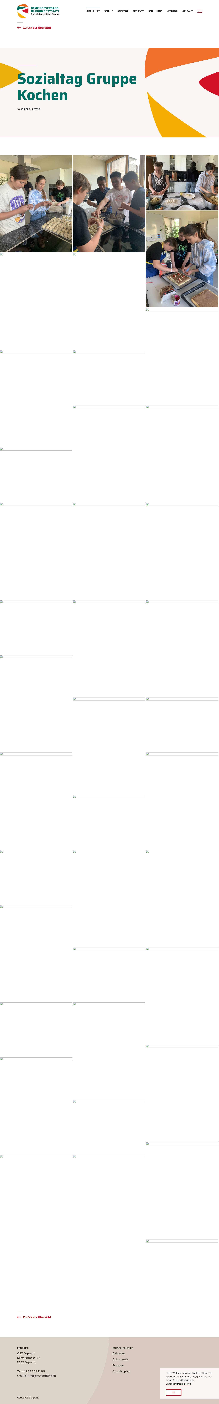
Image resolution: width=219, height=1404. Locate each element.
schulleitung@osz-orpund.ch (36, 1375)
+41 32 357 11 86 (33, 1371)
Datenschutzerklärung (178, 1384)
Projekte (138, 11)
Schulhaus (155, 11)
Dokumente (120, 1359)
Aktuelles (93, 11)
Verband (172, 11)
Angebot (122, 11)
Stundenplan (121, 1371)
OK (173, 1392)
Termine (118, 1365)
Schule (108, 11)
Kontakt (187, 11)
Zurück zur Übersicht (37, 27)
